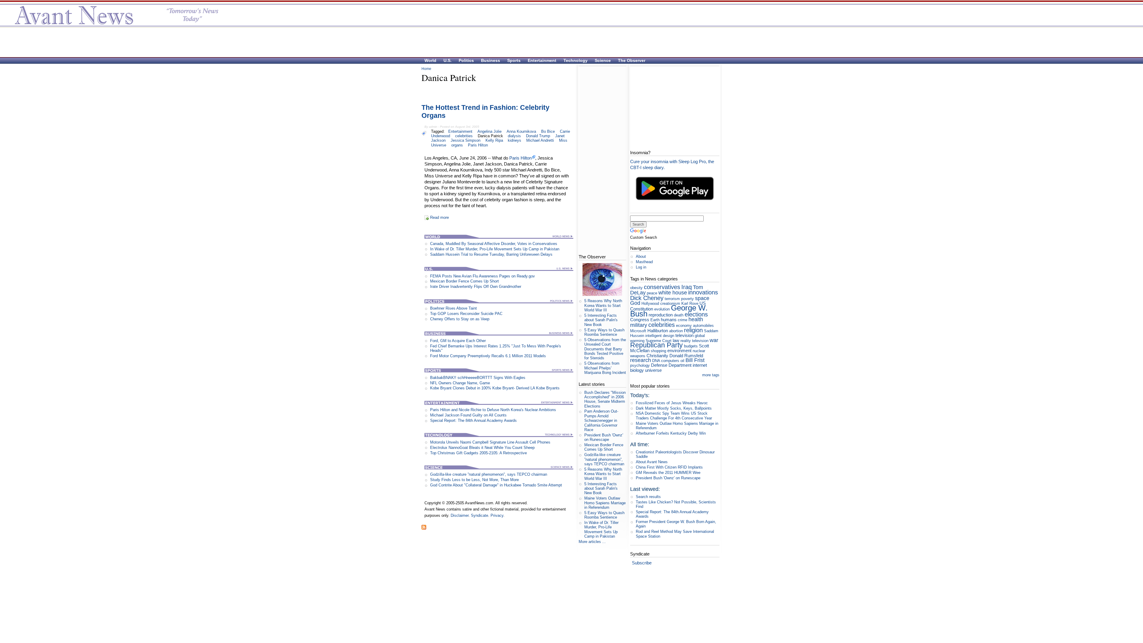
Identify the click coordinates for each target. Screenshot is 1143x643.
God (635, 303)
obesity (636, 287)
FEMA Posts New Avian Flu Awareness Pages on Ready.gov (482, 276)
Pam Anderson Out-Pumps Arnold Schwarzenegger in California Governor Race (601, 420)
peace (652, 293)
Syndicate (479, 515)
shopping (658, 351)
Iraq (686, 286)
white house (672, 293)
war (714, 340)
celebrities (464, 136)
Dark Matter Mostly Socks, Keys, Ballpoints (674, 408)
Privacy (497, 515)
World (430, 60)
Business (490, 60)
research (640, 360)
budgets (691, 346)
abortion (676, 331)
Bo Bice (548, 131)
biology (637, 370)
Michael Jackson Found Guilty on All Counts (468, 415)
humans (669, 319)
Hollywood (650, 303)
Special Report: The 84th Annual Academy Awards (473, 420)
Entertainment (542, 60)
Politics (466, 60)
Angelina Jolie (489, 131)
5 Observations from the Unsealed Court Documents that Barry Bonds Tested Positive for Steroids (605, 349)
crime (682, 320)
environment (679, 350)
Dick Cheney (646, 297)
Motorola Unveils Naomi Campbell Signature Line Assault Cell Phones (490, 442)
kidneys (514, 140)
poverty (687, 298)
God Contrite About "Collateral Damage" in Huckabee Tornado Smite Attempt (496, 485)
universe (653, 370)
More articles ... (592, 541)
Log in (641, 267)
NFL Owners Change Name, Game (460, 383)
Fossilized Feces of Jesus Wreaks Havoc (672, 403)
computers (670, 360)
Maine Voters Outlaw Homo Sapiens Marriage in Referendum (605, 503)
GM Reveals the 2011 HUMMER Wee (668, 472)
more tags (710, 375)
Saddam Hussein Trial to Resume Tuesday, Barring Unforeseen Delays (491, 254)
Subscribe (642, 562)
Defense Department (671, 365)
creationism (670, 303)
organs (457, 145)
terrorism (672, 298)
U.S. (448, 60)
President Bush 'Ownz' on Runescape (603, 437)
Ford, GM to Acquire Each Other (458, 340)
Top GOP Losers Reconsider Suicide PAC (466, 313)
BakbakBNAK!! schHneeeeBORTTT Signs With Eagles (477, 377)
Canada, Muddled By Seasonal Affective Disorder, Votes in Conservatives (493, 243)
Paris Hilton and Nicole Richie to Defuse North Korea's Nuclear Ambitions (493, 410)
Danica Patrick (490, 136)
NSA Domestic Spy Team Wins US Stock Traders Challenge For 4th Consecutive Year (674, 415)
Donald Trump (538, 136)
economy (684, 325)
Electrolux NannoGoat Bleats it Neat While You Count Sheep (482, 447)
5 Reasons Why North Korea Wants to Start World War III (603, 305)
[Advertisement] (568, 42)
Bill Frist (695, 360)
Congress (639, 319)
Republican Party (656, 345)
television (684, 335)
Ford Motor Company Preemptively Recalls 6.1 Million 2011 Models (488, 356)
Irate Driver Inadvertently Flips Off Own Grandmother (475, 286)
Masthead (644, 262)
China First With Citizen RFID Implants (669, 467)
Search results (648, 496)
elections (696, 314)
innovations (703, 292)
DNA (656, 360)
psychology (640, 365)
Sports (514, 60)
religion (693, 330)
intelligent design (659, 335)
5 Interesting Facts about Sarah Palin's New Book (601, 320)
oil (682, 360)
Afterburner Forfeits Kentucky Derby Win (671, 433)
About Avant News (652, 462)
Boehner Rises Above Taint (453, 308)
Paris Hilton (478, 145)
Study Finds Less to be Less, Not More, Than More (474, 479)
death (678, 315)
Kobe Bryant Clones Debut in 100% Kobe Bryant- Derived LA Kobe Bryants (495, 388)
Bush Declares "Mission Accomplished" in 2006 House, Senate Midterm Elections (605, 399)
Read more (439, 217)
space (702, 298)
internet (700, 365)
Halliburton (657, 330)
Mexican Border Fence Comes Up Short (464, 281)
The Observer (631, 60)
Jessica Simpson (465, 140)
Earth (655, 320)
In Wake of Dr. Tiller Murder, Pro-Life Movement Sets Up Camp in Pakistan (494, 249)
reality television (694, 340)
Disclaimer (460, 515)
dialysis (514, 136)
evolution (662, 309)
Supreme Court (659, 340)
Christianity (657, 355)
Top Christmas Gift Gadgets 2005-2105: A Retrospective (478, 453)
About (641, 256)
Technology (575, 60)
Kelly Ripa (494, 140)
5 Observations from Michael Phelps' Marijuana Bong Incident (605, 368)
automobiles (703, 325)
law (676, 340)
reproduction (661, 314)
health (695, 319)
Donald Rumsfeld (686, 355)
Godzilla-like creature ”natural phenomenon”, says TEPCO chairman (488, 474)
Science (603, 60)
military (638, 325)
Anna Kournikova (521, 131)
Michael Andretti (540, 140)
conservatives (662, 286)
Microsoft (638, 331)
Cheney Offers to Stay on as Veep (459, 319)
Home (426, 69)
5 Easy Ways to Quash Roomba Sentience (604, 332)
